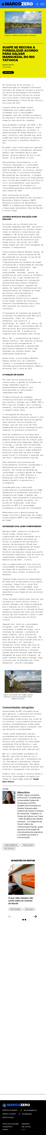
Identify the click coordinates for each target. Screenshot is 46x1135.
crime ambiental (11, 845)
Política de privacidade (10, 1124)
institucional (8, 1117)
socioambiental (30, 1110)
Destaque (8, 72)
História (5, 1129)
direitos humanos (9, 1110)
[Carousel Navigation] (22, 916)
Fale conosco (26, 1126)
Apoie (24, 1129)
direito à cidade (9, 1114)
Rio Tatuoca (9, 848)
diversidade (27, 1114)
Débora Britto (8, 65)
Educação (29, 909)
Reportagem (15, 909)
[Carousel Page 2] (23, 919)
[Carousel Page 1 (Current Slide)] (20, 919)
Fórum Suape (28, 845)
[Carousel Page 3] (25, 919)
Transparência (7, 1126)
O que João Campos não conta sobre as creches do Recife (20, 901)
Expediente (26, 1124)
